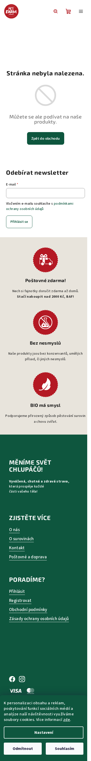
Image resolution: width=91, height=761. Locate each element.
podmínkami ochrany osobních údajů (39, 206)
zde (66, 719)
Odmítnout (23, 748)
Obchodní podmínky (28, 610)
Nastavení (43, 732)
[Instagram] (22, 679)
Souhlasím (64, 748)
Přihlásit (17, 591)
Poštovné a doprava (28, 557)
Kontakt (17, 548)
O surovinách (21, 539)
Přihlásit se (19, 221)
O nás (14, 530)
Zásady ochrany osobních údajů (39, 619)
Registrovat (20, 600)
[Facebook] (12, 679)
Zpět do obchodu (45, 138)
